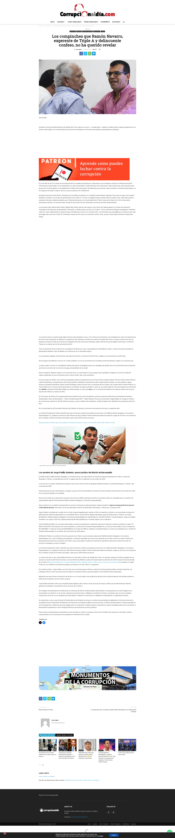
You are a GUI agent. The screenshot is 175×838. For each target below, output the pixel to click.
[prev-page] (40, 765)
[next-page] (43, 765)
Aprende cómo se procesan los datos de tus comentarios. (82, 780)
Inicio (89, 824)
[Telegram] (94, 53)
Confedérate (125, 824)
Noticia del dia (97, 31)
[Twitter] (85, 53)
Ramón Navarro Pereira (46, 710)
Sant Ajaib (78, 49)
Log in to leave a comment (47, 776)
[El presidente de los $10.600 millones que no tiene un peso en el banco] (48, 745)
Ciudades (94, 824)
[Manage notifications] (4, 833)
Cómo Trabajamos (104, 824)
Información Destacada (87, 31)
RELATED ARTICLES (47, 735)
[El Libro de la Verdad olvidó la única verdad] (127, 745)
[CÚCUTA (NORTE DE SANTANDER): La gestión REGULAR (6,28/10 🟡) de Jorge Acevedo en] (107, 745)
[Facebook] (81, 53)
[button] (123, 22)
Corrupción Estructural (124, 750)
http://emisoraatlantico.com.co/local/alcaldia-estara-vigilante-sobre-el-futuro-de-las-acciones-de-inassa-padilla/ (84, 562)
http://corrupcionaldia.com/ (58, 722)
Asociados (133, 824)
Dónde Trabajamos (116, 824)
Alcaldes (61, 750)
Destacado (79, 31)
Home (40, 26)
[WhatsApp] (89, 53)
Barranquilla (47, 26)
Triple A (102, 31)
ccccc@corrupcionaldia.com (79, 817)
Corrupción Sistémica (44, 750)
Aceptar (114, 835)
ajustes (101, 836)
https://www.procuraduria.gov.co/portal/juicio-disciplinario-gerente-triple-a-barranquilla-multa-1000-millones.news (76, 422)
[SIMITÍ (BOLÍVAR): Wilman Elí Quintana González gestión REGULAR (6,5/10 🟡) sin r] (87, 745)
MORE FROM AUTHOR (65, 735)
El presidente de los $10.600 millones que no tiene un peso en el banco (47, 754)
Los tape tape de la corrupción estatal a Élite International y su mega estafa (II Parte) (113, 710)
